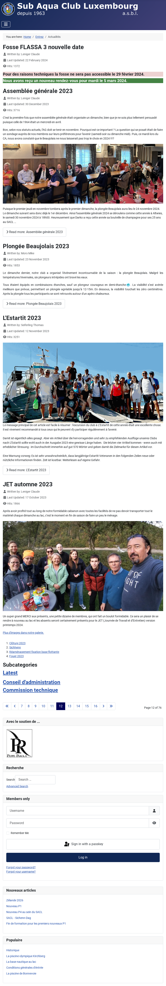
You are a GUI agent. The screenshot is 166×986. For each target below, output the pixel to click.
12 (61, 706)
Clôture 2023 (17, 643)
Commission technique (30, 690)
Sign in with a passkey (86, 844)
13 (69, 706)
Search (10, 779)
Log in (83, 857)
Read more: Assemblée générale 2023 (35, 232)
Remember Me (20, 833)
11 (52, 706)
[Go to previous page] (14, 706)
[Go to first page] (7, 706)
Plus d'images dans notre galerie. (23, 632)
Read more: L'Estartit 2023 (27, 470)
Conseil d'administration (31, 682)
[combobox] (35, 779)
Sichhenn (15, 647)
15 (87, 706)
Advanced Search (17, 786)
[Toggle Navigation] (5, 24)
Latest (10, 673)
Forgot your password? (21, 867)
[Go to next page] (103, 706)
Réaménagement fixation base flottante (34, 652)
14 (78, 706)
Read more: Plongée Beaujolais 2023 (35, 304)
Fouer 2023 (16, 656)
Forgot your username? (21, 871)
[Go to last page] (111, 706)
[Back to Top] (159, 979)
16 (95, 706)
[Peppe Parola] (19, 743)
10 (43, 706)
